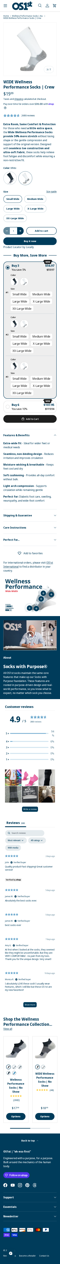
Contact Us (44, 1255)
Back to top (28, 1140)
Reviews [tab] (15, 822)
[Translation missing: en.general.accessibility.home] (22, 5)
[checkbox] (13, 848)
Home (6, 16)
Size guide (51, 191)
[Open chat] (11, 1253)
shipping (18, 99)
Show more (30, 1004)
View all (7, 1029)
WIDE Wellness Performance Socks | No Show (44, 1079)
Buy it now (30, 241)
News (5, 1255)
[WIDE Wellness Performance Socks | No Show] (44, 1048)
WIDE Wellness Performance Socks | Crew (22, 18)
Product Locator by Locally (18, 247)
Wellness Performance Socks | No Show (15, 1085)
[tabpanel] (30, 920)
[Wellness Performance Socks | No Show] (16, 1048)
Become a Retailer (27, 1255)
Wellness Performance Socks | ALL (27, 16)
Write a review (30, 809)
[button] (40, 5)
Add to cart (41, 230)
